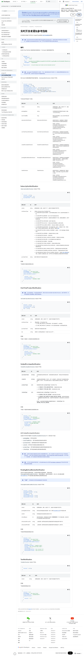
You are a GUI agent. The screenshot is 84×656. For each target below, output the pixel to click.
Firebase (44, 647)
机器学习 (30, 632)
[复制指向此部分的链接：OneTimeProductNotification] (42, 288)
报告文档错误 (75, 632)
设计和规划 (23, 1)
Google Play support (77, 634)
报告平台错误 (75, 630)
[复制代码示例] (69, 53)
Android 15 (53, 634)
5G (29, 640)
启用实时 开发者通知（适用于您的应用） (34, 294)
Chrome (39, 647)
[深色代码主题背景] (68, 53)
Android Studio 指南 (66, 630)
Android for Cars (43, 636)
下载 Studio (64, 636)
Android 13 (53, 638)
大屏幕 (41, 630)
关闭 (73, 14)
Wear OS (42, 632)
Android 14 (53, 636)
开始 (79, 14)
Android (19, 630)
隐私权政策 (31, 638)
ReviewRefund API (56, 510)
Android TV (42, 638)
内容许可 (30, 609)
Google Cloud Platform (53, 647)
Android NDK (64, 638)
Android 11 (53, 642)
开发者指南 (64, 632)
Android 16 (53, 632)
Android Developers (24, 26)
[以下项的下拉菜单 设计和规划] (27, 1)
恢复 (58, 228)
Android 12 (53, 640)
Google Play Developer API (46, 39)
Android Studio (75, 1)
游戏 (30, 630)
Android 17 (53, 630)
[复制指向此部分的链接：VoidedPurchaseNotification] (41, 364)
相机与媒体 (31, 636)
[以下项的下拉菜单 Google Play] (37, 1)
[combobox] (52, 1)
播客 (19, 642)
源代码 (19, 636)
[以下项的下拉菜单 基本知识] (18, 1)
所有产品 (62, 647)
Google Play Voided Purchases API (56, 455)
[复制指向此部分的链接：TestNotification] (33, 559)
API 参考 (63, 634)
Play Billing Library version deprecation (41, 15)
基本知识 (14, 1)
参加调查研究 (75, 636)
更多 (41, 1)
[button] (8, 118)
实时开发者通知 (45, 35)
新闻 (19, 638)
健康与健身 (31, 634)
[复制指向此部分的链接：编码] (24, 47)
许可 (24, 653)
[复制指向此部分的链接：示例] (24, 261)
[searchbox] (8, 11)
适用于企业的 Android (22, 632)
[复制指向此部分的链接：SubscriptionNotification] (39, 186)
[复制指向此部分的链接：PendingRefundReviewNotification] (46, 470)
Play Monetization (16, 6)
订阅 (70, 653)
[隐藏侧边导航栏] (15, 654)
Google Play (32, 1)
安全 (19, 634)
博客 (19, 640)
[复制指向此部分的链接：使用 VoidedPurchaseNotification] (41, 433)
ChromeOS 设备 (43, 634)
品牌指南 (28, 653)
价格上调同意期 (65, 252)
